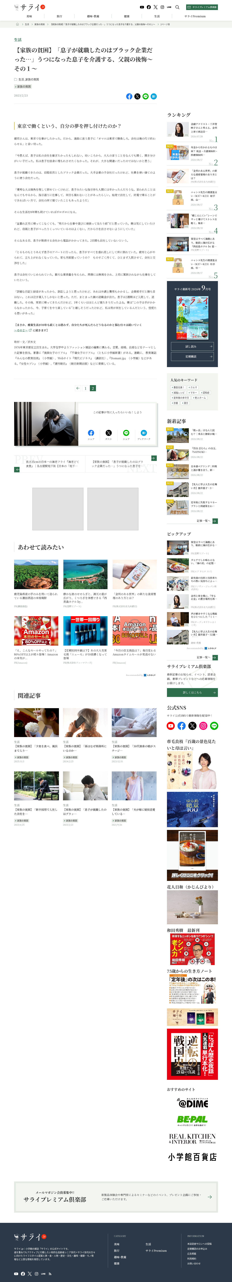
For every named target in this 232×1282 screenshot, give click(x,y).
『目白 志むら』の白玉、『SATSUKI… (204, 450)
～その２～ (21, 330)
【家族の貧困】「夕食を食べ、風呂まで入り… (36, 748)
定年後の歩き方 (181, 397)
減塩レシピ (179, 392)
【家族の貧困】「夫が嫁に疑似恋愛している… (133, 812)
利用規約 (191, 1258)
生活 (157, 16)
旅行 (59, 16)
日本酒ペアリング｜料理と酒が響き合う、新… (204, 468)
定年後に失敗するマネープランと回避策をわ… (204, 504)
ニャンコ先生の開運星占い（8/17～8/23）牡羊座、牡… (204, 263)
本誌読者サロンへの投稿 (199, 1243)
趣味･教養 (93, 16)
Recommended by (134, 675)
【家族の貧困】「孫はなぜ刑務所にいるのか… (84, 748)
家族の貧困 (39, 24)
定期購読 (190, 356)
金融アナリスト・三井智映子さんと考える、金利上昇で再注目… (204, 127)
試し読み (190, 346)
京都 (176, 402)
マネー (193, 392)
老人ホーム (200, 397)
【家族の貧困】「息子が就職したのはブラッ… (84, 812)
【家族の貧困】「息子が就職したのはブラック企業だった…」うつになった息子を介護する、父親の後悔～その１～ (102, 24)
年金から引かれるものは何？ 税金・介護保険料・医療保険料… (204, 151)
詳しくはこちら (192, 692)
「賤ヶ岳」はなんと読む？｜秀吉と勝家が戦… (204, 432)
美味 (29, 16)
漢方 (186, 402)
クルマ (193, 387)
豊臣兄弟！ (179, 387)
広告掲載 (191, 1253)
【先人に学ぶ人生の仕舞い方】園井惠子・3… (204, 486)
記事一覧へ (203, 520)
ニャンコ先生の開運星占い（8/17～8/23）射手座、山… (204, 195)
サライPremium (156, 1251)
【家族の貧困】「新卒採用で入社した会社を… (36, 812)
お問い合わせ (194, 1263)
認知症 (206, 392)
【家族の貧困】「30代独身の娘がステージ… (134, 748)
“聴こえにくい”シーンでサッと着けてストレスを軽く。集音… (204, 219)
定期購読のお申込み (197, 1248)
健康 (126, 16)
